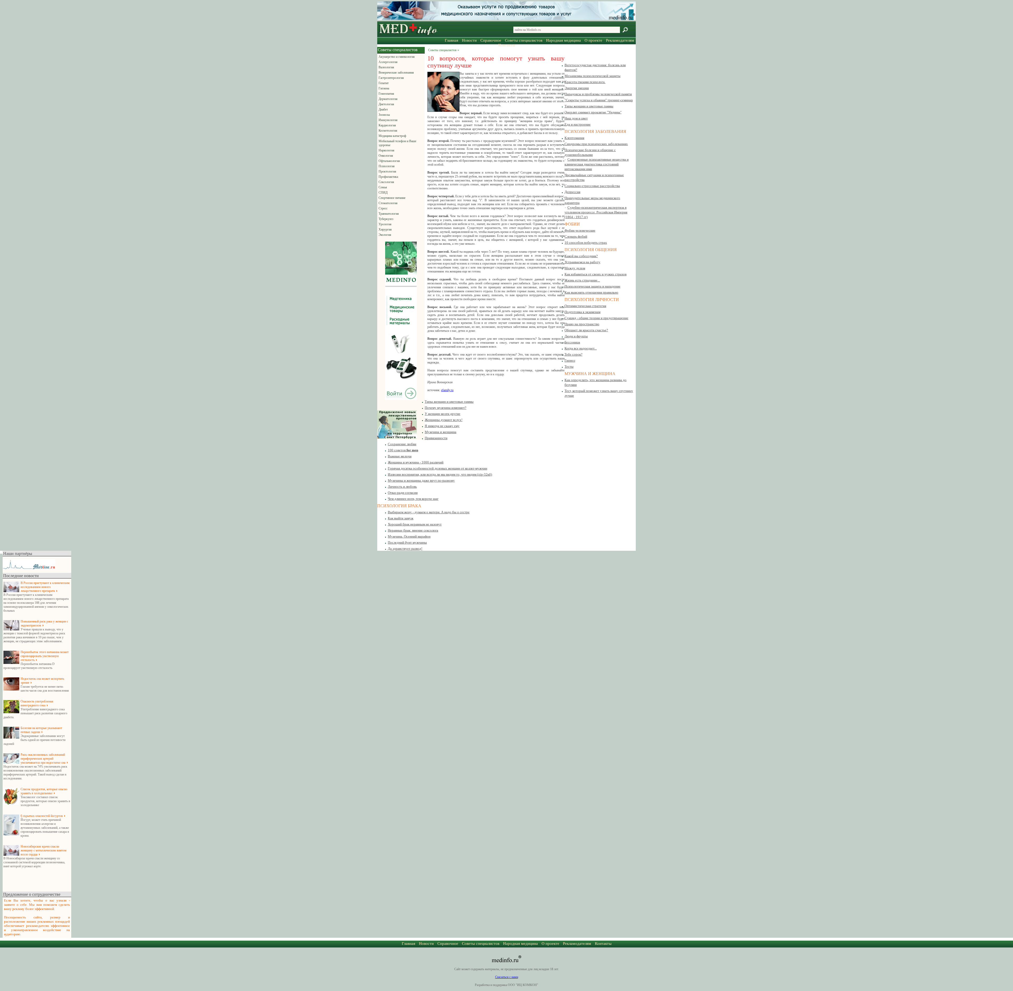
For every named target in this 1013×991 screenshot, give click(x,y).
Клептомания (574, 138)
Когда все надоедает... (581, 348)
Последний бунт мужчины (407, 542)
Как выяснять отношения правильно (591, 292)
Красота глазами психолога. (585, 82)
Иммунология (388, 120)
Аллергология (388, 62)
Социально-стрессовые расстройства (592, 186)
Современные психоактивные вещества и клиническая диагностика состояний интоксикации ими (597, 164)
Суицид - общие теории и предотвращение (596, 318)
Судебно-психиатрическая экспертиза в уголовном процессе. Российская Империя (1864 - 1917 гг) (596, 212)
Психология (387, 166)
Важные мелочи (400, 456)
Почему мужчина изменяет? (445, 408)
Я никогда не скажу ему (442, 426)
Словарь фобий (576, 236)
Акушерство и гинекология (397, 57)
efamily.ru (447, 390)
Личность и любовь (402, 487)
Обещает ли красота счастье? (586, 330)
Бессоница (572, 342)
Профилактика (388, 177)
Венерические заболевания (396, 72)
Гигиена (384, 88)
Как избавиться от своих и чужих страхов (596, 274)
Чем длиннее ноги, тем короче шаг (413, 499)
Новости (469, 40)
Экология (385, 235)
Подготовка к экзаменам (582, 312)
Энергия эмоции (577, 88)
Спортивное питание (392, 198)
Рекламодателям (620, 40)
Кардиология (387, 125)
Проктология (387, 171)
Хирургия (385, 229)
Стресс (383, 208)
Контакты (506, 45)
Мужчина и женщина (440, 432)
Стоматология (388, 203)
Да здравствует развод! (405, 548)
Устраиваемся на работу (582, 262)
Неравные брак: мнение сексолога (413, 530)
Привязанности (436, 438)
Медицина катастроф (392, 136)
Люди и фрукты (576, 336)
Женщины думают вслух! (443, 420)
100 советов (403, 450)
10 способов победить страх (586, 243)
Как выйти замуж (400, 518)
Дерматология (388, 99)
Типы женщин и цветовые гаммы (589, 106)
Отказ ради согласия (403, 493)
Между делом (575, 268)
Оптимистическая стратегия (585, 306)
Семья (383, 187)
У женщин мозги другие (442, 414)
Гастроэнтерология (391, 78)
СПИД (383, 192)
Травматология (389, 214)
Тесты (569, 366)
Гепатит (384, 83)
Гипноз (570, 360)
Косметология (388, 130)
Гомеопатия (386, 93)
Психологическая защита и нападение (592, 286)
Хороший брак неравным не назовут (415, 524)
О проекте (593, 40)
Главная (451, 40)
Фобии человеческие (580, 230)
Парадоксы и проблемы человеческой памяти (598, 94)
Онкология (386, 155)
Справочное (490, 40)
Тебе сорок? (573, 354)
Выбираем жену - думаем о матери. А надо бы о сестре (429, 512)
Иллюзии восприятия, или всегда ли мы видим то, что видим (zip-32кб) (440, 474)
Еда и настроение (578, 124)
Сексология (386, 182)
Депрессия (572, 192)
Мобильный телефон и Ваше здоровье (397, 143)
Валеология (386, 67)
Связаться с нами (506, 977)
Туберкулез (386, 219)
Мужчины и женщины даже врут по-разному (421, 480)
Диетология (386, 104)
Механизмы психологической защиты (592, 76)
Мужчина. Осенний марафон (409, 536)
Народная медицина (563, 40)
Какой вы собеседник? (581, 256)
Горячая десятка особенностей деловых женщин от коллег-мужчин (437, 468)
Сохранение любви (402, 444)
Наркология (386, 150)
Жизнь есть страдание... (582, 280)
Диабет (383, 109)
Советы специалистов (523, 40)
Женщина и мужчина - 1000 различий (415, 462)
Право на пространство (582, 324)
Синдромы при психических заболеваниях (596, 144)
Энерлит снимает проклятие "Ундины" (593, 112)
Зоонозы (384, 115)
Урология (385, 224)
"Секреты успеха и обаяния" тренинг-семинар (599, 100)
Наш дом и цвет (576, 118)
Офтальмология (389, 161)
